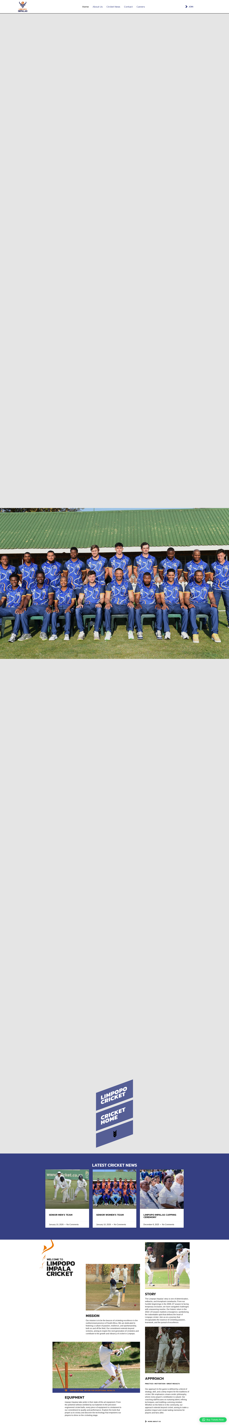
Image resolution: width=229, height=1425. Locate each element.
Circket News (113, 6)
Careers (141, 6)
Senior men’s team (60, 1215)
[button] (213, 1419)
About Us (98, 6)
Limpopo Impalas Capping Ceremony (159, 1216)
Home (85, 6)
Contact (128, 6)
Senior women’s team (110, 1215)
